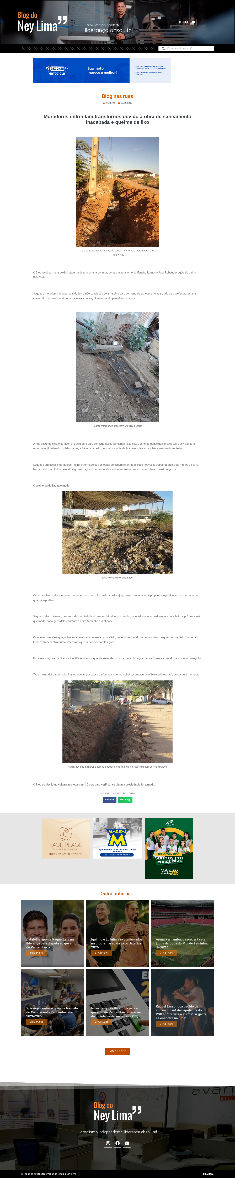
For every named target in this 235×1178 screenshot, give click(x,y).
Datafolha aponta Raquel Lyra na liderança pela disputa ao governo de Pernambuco (51, 943)
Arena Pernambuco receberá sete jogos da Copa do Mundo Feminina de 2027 (181, 943)
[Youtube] (193, 22)
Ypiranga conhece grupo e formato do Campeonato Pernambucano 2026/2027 (52, 1012)
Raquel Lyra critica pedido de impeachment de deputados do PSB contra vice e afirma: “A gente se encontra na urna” (181, 1012)
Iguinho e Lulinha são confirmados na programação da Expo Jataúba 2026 (116, 943)
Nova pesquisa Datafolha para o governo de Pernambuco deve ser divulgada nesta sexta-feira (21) (116, 1012)
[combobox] (186, 48)
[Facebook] (186, 22)
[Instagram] (179, 22)
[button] (109, 800)
